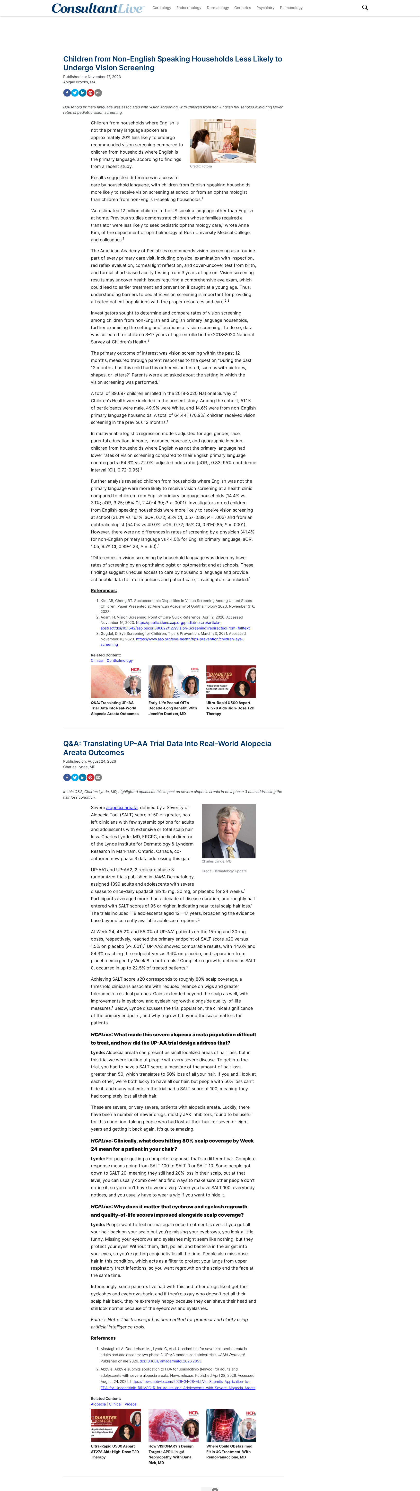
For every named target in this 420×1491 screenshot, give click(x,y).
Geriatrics (242, 7)
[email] (98, 93)
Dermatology (218, 7)
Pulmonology (291, 7)
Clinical (97, 660)
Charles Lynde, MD (79, 767)
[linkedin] (83, 93)
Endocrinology (188, 7)
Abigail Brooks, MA (79, 82)
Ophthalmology (120, 660)
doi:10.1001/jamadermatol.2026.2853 (170, 1361)
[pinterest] (90, 93)
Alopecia (98, 1404)
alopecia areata (122, 807)
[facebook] (67, 93)
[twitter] (75, 93)
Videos (131, 1404)
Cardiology (161, 7)
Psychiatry (265, 7)
